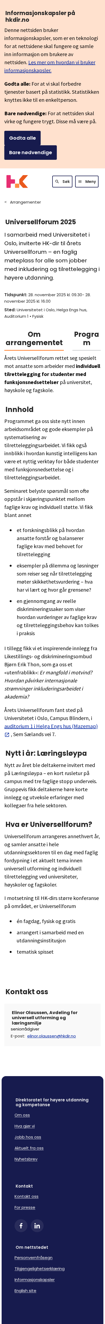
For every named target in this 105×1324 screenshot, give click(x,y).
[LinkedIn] (37, 1225)
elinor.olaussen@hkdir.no (51, 1036)
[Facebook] (21, 1225)
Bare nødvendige (30, 152)
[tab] (34, 340)
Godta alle (22, 138)
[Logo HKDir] (17, 181)
